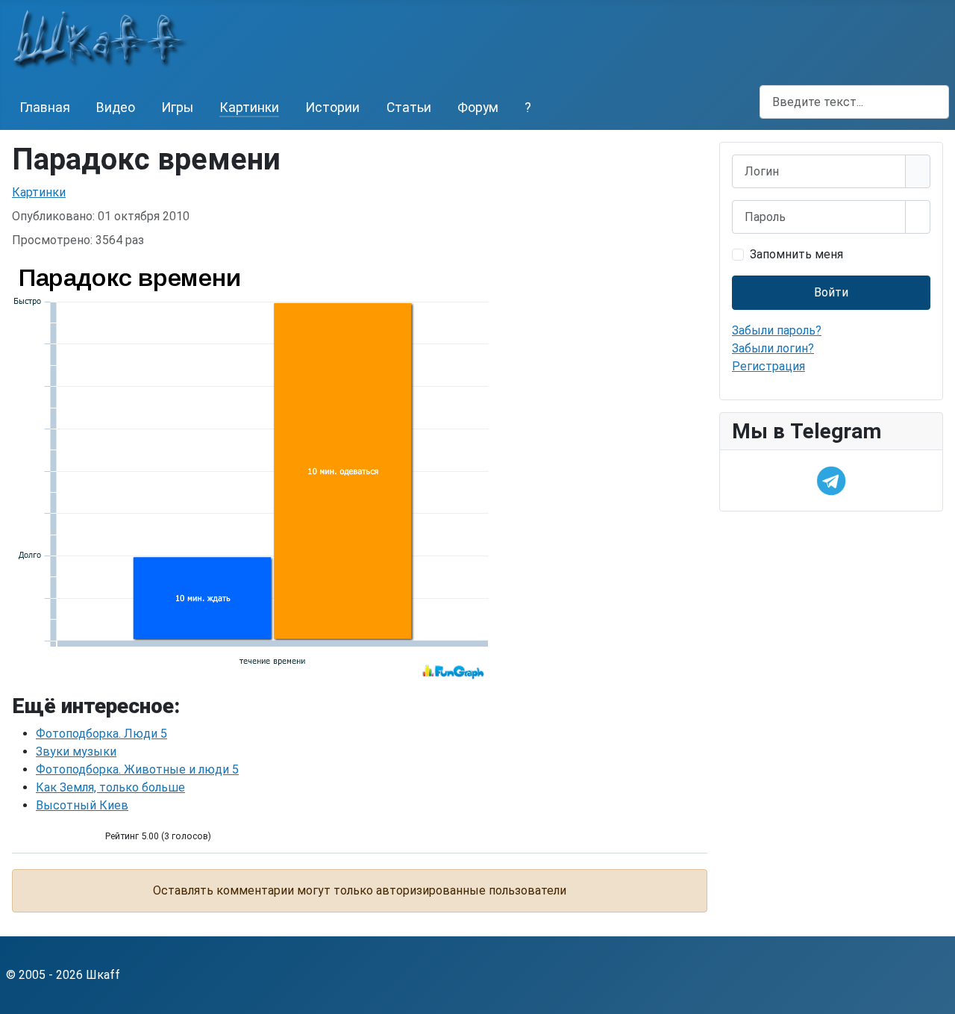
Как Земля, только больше (110, 787)
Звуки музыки (76, 751)
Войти (831, 292)
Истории (332, 107)
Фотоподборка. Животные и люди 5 (137, 769)
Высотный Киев (82, 805)
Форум (477, 107)
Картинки (249, 107)
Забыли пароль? (776, 330)
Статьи (408, 107)
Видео (115, 107)
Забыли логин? (773, 348)
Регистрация (768, 366)
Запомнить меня (796, 254)
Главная (44, 107)
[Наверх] (936, 995)
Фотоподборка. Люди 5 (101, 734)
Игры (177, 107)
